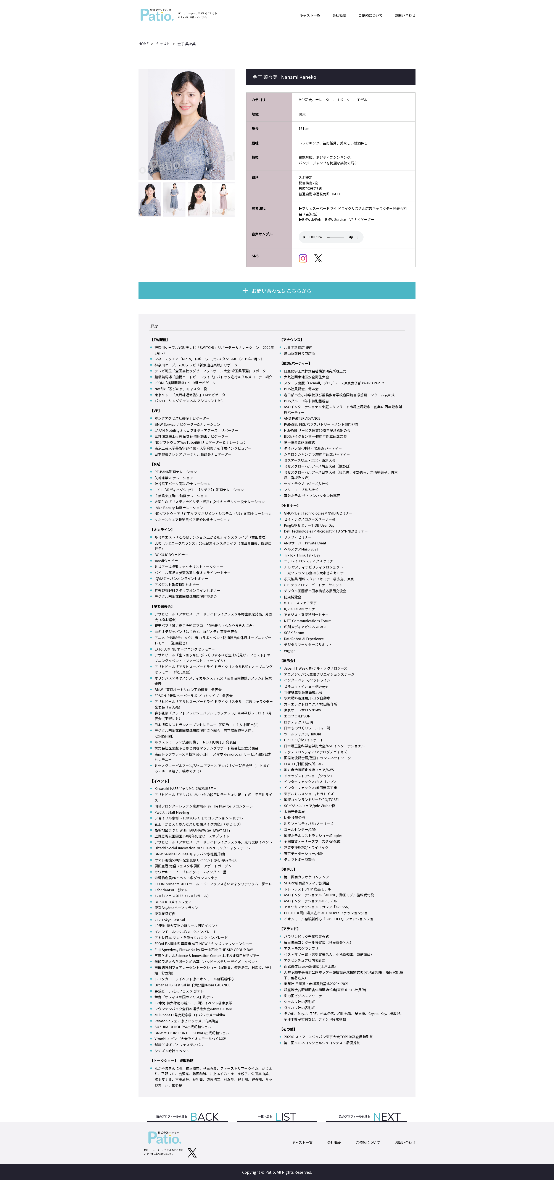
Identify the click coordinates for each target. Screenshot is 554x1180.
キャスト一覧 (310, 15)
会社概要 (339, 15)
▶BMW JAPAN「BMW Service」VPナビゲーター (336, 219)
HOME (143, 43)
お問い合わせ (405, 15)
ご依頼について (370, 15)
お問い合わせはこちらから (281, 290)
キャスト (163, 43)
